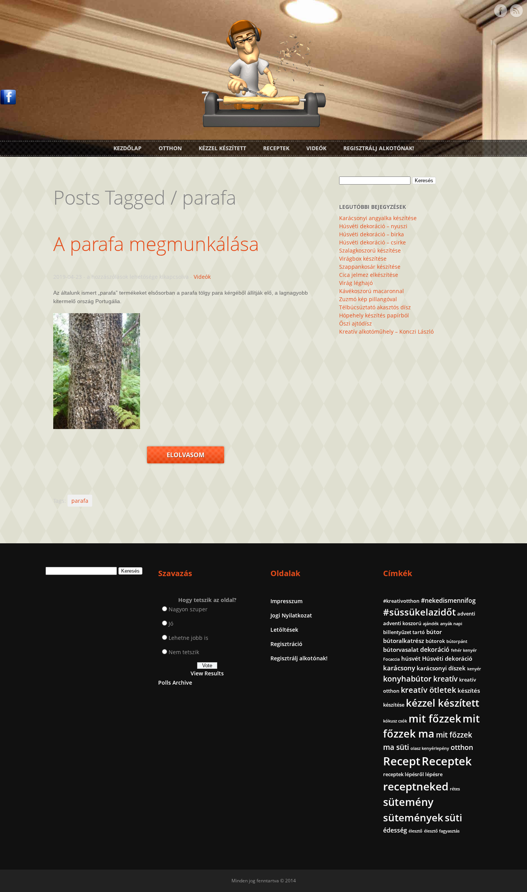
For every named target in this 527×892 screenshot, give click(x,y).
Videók (316, 148)
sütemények (413, 817)
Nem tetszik (184, 652)
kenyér (474, 669)
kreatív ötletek (428, 690)
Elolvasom (185, 455)
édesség (395, 830)
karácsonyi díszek (441, 668)
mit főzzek (435, 718)
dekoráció (434, 649)
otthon (462, 747)
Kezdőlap (127, 148)
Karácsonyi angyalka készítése (378, 218)
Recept (401, 761)
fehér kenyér (464, 650)
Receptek (276, 148)
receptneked (415, 786)
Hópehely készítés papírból (374, 315)
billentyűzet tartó (404, 632)
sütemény (408, 802)
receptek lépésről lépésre (413, 774)
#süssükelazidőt (419, 611)
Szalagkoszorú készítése (370, 250)
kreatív (445, 679)
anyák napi (451, 623)
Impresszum (286, 601)
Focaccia (391, 659)
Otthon (170, 148)
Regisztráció (286, 644)
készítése (393, 704)
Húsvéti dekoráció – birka (371, 234)
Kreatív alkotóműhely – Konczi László (386, 331)
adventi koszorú (402, 623)
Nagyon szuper (188, 609)
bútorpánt (456, 641)
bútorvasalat (401, 649)
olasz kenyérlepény (429, 748)
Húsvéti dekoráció (447, 658)
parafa (79, 500)
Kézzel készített (222, 148)
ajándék (431, 623)
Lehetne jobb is (188, 637)
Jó (171, 623)
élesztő (415, 831)
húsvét (411, 658)
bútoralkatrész (403, 640)
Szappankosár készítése (369, 266)
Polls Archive (175, 682)
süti (453, 817)
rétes (455, 789)
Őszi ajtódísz (355, 323)
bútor (434, 632)
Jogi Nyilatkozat (291, 615)
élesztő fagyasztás (441, 831)
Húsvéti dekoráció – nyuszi (373, 226)
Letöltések (284, 629)
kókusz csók (395, 721)
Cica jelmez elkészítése (368, 274)
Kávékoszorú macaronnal (371, 291)
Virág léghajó (356, 283)
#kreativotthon (401, 600)
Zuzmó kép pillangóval (368, 299)
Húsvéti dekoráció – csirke (372, 242)
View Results (207, 673)
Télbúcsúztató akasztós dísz (375, 307)
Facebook (500, 11)
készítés (469, 690)
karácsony (399, 667)
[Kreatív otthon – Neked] (263, 123)
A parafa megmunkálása (156, 244)
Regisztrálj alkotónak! (378, 148)
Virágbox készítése (363, 258)
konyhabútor (407, 678)
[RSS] (516, 11)
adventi (466, 613)
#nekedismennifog (448, 600)
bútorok (435, 641)
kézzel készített (442, 703)
